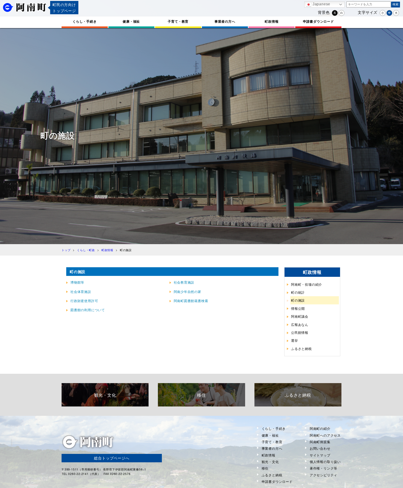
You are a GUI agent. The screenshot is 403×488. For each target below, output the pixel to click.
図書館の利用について (87, 309)
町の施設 (298, 300)
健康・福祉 (131, 21)
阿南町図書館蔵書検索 (191, 300)
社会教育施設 (184, 282)
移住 (265, 468)
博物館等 (77, 282)
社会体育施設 (80, 291)
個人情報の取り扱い (325, 461)
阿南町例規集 (320, 441)
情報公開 (298, 308)
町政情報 (271, 21)
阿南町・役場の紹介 (306, 284)
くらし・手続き (85, 21)
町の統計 (298, 292)
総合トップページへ (111, 458)
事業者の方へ (225, 21)
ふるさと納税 (301, 348)
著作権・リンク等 (323, 468)
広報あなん (299, 324)
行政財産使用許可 (84, 300)
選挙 (294, 340)
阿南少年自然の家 (187, 291)
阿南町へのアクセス (325, 435)
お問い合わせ (320, 448)
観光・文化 (270, 461)
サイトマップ (320, 455)
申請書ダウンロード (318, 21)
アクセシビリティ (323, 475)
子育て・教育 (178, 21)
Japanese (320, 4)
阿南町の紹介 (320, 428)
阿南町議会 (299, 316)
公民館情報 (299, 332)
